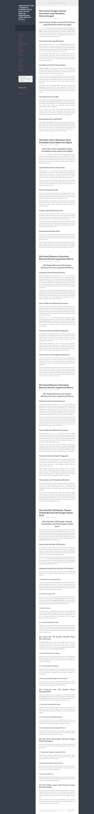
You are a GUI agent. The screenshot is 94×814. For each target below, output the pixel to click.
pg (18, 57)
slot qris (19, 48)
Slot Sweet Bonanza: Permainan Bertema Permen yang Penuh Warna (56, 257)
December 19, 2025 (43, 261)
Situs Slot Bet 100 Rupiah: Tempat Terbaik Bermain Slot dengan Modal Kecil (56, 512)
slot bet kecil (44, 558)
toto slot (20, 54)
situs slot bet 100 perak (63, 275)
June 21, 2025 (42, 517)
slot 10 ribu (20, 36)
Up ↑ (72, 811)
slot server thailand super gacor (24, 43)
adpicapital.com (22, 79)
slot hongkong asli (56, 44)
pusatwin (49, 170)
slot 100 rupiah (42, 28)
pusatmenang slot (21, 34)
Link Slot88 (20, 93)
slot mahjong (20, 41)
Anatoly (50, 18)
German (48, 517)
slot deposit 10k (55, 433)
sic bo (19, 39)
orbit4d (19, 63)
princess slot (20, 45)
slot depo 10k (20, 59)
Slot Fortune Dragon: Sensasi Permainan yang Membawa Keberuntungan (52, 13)
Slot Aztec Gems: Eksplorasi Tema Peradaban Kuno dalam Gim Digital (55, 141)
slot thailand (20, 61)
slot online (20, 52)
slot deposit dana (21, 50)
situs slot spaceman (48, 317)
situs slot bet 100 (43, 154)
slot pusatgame (45, 596)
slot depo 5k (20, 66)
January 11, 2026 (43, 18)
